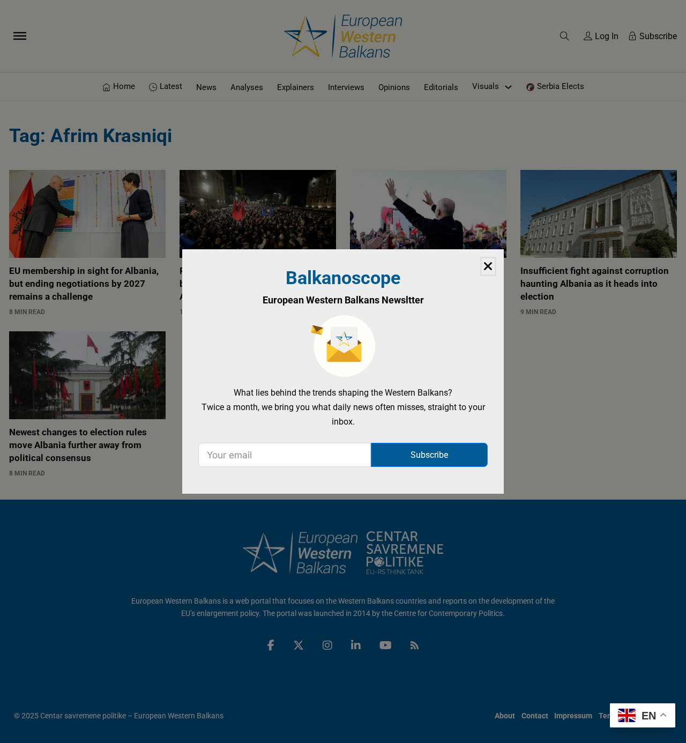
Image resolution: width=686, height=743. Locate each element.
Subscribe (429, 455)
